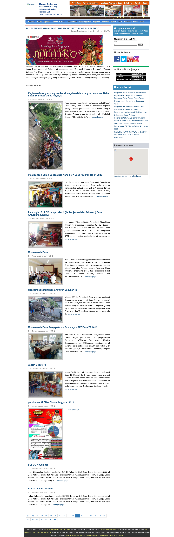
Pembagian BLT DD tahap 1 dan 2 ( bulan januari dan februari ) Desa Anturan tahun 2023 (65, 213)
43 (69, 516)
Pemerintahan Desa (90, 3)
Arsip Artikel (123, 87)
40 (55, 516)
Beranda (31, 21)
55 (42, 519)
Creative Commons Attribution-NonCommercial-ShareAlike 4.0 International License (94, 535)
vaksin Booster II (37, 364)
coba (145, 3)
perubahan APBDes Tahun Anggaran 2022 (51, 402)
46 (82, 516)
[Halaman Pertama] (28, 515)
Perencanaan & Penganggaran (79, 21)
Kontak (137, 3)
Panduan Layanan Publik (112, 21)
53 (33, 519)
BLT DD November (38, 464)
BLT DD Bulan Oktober (40, 488)
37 (42, 516)
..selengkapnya (97, 116)
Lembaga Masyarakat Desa (111, 3)
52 (28, 519)
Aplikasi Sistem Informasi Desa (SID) (57, 529)
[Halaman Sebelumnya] (33, 515)
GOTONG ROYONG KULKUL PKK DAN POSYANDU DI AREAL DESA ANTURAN (130, 134)
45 (77, 516)
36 (37, 516)
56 (46, 519)
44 (73, 516)
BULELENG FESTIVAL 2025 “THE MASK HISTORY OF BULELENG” (62, 28)
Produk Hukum (58, 21)
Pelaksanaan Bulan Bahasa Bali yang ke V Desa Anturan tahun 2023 (65, 174)
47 (86, 516)
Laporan (96, 21)
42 (64, 516)
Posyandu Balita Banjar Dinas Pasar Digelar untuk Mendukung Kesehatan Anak (129, 101)
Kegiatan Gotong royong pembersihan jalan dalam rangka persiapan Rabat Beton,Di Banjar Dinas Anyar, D (69, 94)
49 (95, 516)
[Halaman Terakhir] (55, 519)
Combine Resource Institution (110, 529)
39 (51, 516)
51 (104, 516)
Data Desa (128, 3)
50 (100, 516)
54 (37, 519)
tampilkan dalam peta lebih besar (127, 176)
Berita (39, 21)
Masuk (140, 44)
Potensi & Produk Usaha (134, 21)
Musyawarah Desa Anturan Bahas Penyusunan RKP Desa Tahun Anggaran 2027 (131, 126)
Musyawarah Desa (38, 252)
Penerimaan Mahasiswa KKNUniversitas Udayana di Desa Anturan (130, 113)
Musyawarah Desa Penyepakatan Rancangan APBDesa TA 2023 (62, 327)
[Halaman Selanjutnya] (50, 519)
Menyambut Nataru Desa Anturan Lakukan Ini (52, 289)
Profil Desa (76, 3)
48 (91, 516)
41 (60, 516)
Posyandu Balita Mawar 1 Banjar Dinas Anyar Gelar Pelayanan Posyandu (130, 94)
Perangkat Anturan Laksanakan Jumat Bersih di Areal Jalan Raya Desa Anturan (131, 119)
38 (46, 516)
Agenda (47, 21)
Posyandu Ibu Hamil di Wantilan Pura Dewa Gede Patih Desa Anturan (129, 108)
